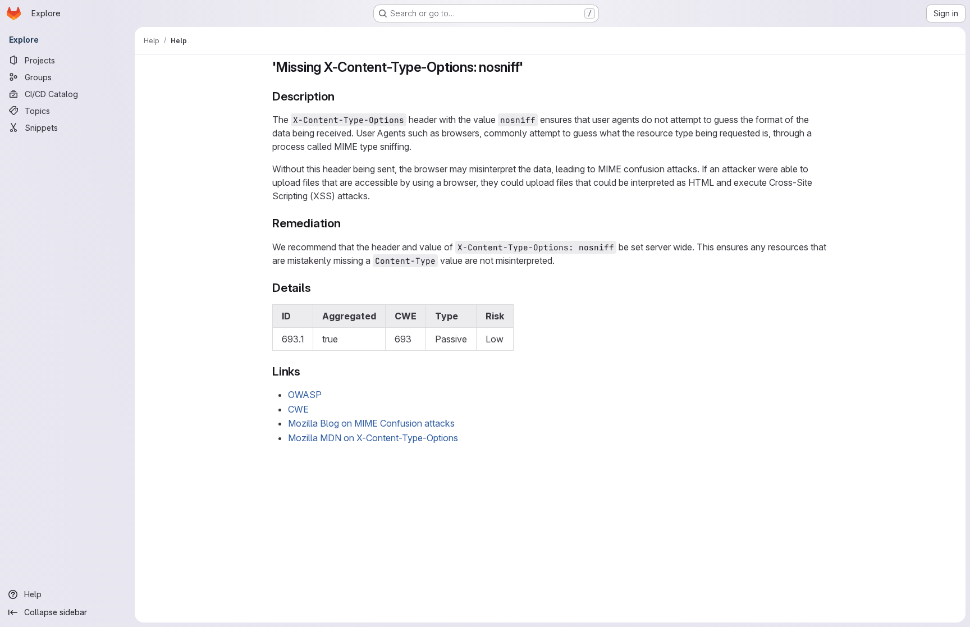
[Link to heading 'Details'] (317, 288)
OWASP (305, 394)
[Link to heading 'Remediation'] (347, 223)
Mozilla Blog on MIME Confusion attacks (371, 423)
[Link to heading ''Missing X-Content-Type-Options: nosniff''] (530, 67)
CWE (298, 409)
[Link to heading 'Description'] (341, 96)
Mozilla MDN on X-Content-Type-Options (373, 437)
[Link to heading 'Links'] (306, 371)
